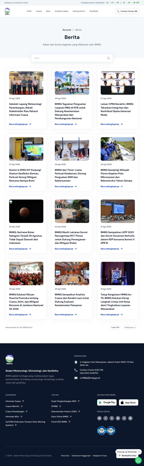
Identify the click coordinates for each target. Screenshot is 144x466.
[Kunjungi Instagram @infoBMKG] (118, 418)
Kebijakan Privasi (100, 455)
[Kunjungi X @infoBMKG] (112, 418)
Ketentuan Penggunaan (81, 455)
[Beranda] (7, 11)
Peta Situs (65, 455)
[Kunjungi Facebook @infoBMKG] (105, 418)
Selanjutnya (129, 327)
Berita (78, 29)
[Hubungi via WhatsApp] (138, 460)
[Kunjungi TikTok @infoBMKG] (124, 418)
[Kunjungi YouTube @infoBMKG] (99, 418)
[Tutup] (139, 451)
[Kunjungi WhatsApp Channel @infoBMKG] (130, 418)
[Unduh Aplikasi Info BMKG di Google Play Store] (107, 402)
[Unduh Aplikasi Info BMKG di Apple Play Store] (128, 402)
